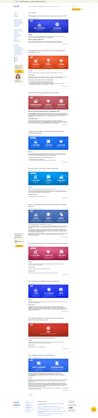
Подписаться (19, 245)
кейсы (15, 12)
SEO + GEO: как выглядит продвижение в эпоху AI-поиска (48, 406)
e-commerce (16, 26)
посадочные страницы (18, 29)
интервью (15, 33)
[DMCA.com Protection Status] (70, 407)
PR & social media (17, 41)
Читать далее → (65, 43)
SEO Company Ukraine (29, 409)
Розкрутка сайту (28, 411)
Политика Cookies (28, 402)
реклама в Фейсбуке (17, 50)
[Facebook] (16, 405)
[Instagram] (14, 405)
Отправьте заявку (76, 9)
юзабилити (16, 32)
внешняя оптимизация (18, 20)
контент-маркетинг (17, 34)
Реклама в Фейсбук (17, 53)
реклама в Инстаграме (18, 51)
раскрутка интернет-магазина (19, 49)
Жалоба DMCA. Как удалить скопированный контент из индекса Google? (50, 413)
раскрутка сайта (17, 46)
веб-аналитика (16, 24)
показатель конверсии (18, 30)
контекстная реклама (18, 23)
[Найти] (80, 6)
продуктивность (17, 40)
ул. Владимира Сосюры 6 (72, 404)
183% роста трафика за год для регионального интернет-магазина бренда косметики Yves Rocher (51, 404)
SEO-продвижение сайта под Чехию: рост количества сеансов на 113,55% (51, 407)
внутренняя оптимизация (18, 22)
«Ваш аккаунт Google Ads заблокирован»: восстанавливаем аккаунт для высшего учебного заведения (52, 412)
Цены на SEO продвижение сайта (43, 415)
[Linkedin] (18, 405)
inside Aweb (16, 16)
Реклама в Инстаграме (18, 54)
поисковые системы (17, 19)
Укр (16, 407)
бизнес (15, 38)
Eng (18, 407)
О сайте (26, 401)
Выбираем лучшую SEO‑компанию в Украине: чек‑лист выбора (49, 409)
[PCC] (19, 405)
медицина (16, 13)
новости (15, 37)
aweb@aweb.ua (71, 402)
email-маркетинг (17, 36)
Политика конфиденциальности (29, 405)
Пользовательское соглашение (28, 407)
